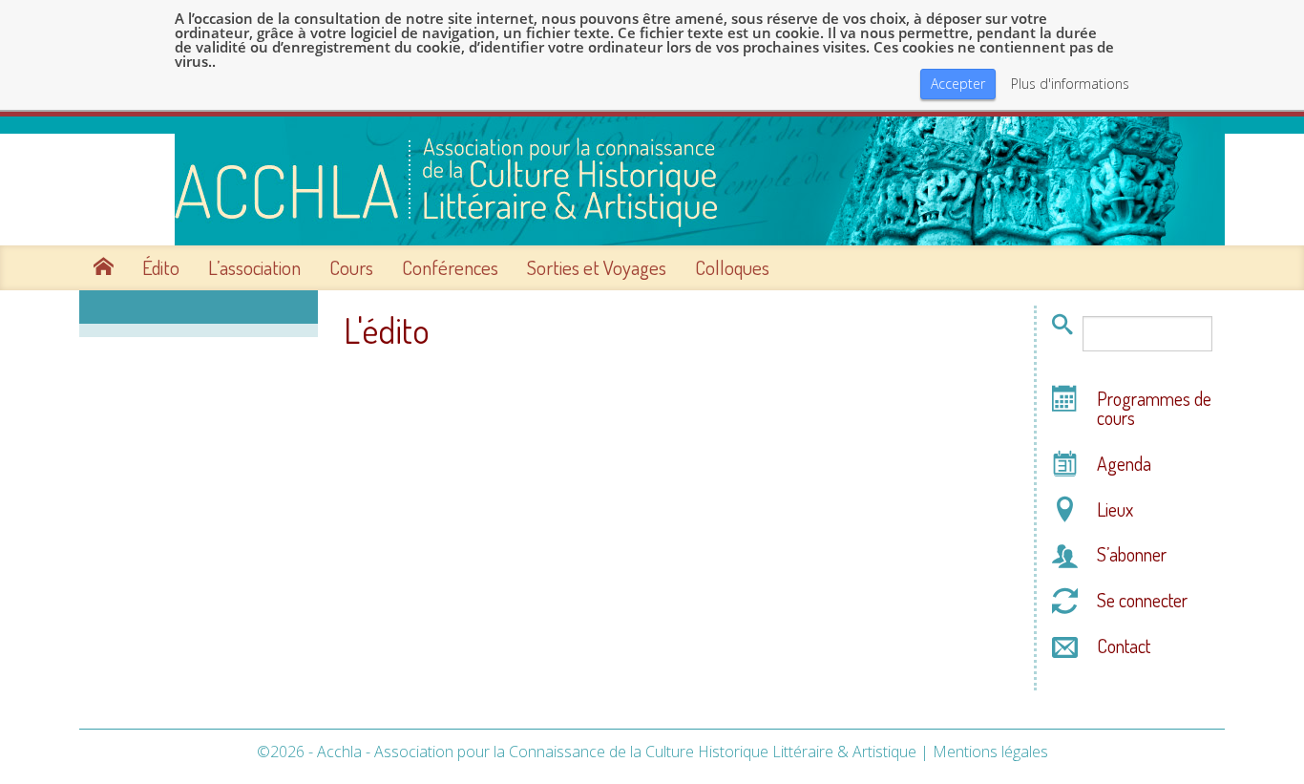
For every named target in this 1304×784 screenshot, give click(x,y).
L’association (254, 267)
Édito (160, 267)
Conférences (450, 267)
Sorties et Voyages (596, 267)
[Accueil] (652, 181)
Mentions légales (990, 751)
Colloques (732, 267)
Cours (351, 267)
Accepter (958, 83)
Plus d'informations (1070, 84)
